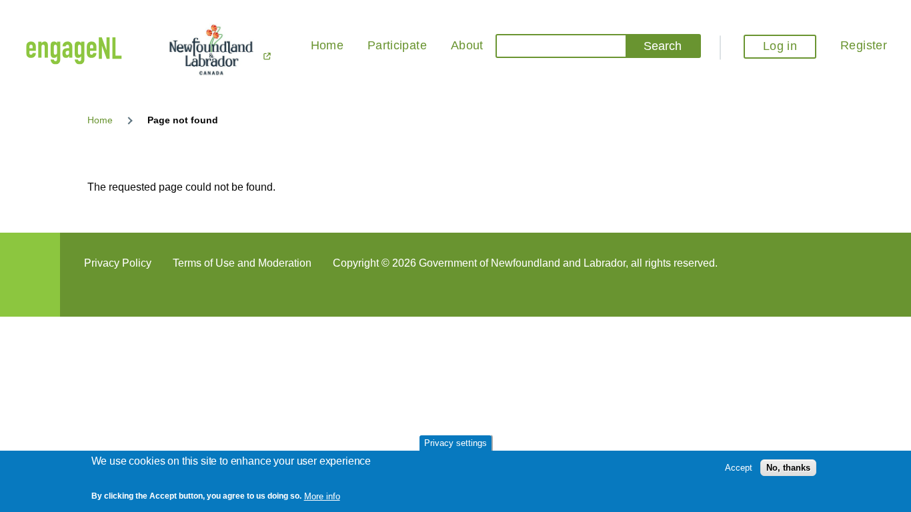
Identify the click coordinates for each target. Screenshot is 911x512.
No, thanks (788, 468)
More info (322, 496)
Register (863, 45)
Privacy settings (455, 443)
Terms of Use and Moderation (242, 263)
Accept (738, 468)
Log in (780, 46)
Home (100, 120)
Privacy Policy (117, 263)
